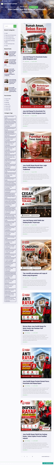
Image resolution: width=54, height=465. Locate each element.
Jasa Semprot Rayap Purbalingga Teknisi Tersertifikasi (9, 277)
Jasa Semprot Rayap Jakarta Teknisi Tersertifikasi (9, 270)
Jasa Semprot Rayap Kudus (10, 273)
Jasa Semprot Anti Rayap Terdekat (9, 41)
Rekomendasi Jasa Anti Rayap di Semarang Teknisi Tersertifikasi (10, 300)
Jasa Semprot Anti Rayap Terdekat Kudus (9, 256)
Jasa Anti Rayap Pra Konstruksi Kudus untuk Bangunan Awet (12, 53)
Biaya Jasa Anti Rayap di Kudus (9, 117)
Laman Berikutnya (46, 456)
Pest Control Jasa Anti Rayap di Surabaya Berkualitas (9, 281)
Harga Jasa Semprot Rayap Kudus (10, 171)
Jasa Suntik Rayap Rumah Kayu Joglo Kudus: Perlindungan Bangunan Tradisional (9, 72)
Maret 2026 (7, 104)
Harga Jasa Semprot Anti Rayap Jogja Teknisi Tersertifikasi (9, 149)
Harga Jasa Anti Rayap (9, 132)
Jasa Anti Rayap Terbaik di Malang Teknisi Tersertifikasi (10, 201)
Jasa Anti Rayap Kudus (9, 36)
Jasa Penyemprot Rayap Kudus (9, 220)
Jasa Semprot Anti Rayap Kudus (9, 238)
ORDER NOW (33, 7)
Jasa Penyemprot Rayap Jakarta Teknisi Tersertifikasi (9, 212)
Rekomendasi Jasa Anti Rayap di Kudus (9, 291)
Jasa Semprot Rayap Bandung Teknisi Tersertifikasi (9, 265)
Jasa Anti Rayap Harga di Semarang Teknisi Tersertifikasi (9, 187)
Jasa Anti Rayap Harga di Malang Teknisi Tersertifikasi (10, 183)
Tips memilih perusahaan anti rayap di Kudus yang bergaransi (12, 89)
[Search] (14, 26)
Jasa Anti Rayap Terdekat (10, 38)
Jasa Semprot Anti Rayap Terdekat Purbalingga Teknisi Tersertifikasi (9, 260)
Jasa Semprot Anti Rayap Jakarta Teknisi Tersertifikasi (9, 233)
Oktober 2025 (7, 109)
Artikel (6, 33)
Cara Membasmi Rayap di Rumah (10, 129)
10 (32, 456)
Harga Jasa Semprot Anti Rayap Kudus (9, 153)
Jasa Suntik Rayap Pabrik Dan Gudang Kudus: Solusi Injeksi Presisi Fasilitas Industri (35, 436)
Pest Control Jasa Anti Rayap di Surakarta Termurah (9, 286)
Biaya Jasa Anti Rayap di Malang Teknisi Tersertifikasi (10, 121)
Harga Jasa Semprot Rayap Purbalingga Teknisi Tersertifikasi (10, 175)
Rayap (6, 45)
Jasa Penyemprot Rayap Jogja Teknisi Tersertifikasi (10, 216)
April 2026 (7, 102)
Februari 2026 (7, 106)
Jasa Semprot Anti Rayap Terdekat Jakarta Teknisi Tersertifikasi (9, 247)
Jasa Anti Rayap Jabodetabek (8, 191)
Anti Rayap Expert (10, 4)
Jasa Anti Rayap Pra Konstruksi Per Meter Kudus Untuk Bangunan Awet (10, 62)
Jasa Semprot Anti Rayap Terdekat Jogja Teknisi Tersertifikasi (9, 251)
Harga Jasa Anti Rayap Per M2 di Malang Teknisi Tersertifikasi (10, 139)
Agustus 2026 (7, 98)
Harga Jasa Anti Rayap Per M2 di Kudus (10, 135)
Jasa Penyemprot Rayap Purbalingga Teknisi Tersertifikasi (9, 224)
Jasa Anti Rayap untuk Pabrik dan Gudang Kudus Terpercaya (12, 81)
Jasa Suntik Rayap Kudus (9, 43)
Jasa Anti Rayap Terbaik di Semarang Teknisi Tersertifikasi (10, 205)
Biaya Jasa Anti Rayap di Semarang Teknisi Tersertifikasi (9, 125)
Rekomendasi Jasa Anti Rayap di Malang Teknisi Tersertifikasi (9, 295)
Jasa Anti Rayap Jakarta (9, 194)
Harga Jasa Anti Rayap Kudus (10, 35)
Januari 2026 (7, 108)
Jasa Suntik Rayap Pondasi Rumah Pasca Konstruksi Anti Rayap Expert (36, 382)
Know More (25, 71)
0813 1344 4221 (23, 6)
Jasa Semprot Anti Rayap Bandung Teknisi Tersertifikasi (9, 229)
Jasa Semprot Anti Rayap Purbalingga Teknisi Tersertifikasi (9, 242)
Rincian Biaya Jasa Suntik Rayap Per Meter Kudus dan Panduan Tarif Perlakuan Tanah (34, 328)
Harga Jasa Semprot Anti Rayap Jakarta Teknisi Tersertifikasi (9, 144)
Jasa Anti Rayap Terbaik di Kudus (10, 197)
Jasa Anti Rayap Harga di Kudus (9, 179)
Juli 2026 (7, 100)
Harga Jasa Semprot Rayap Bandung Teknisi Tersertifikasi (10, 162)
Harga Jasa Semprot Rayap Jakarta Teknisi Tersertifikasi (10, 167)
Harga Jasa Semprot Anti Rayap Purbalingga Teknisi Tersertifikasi (10, 157)
